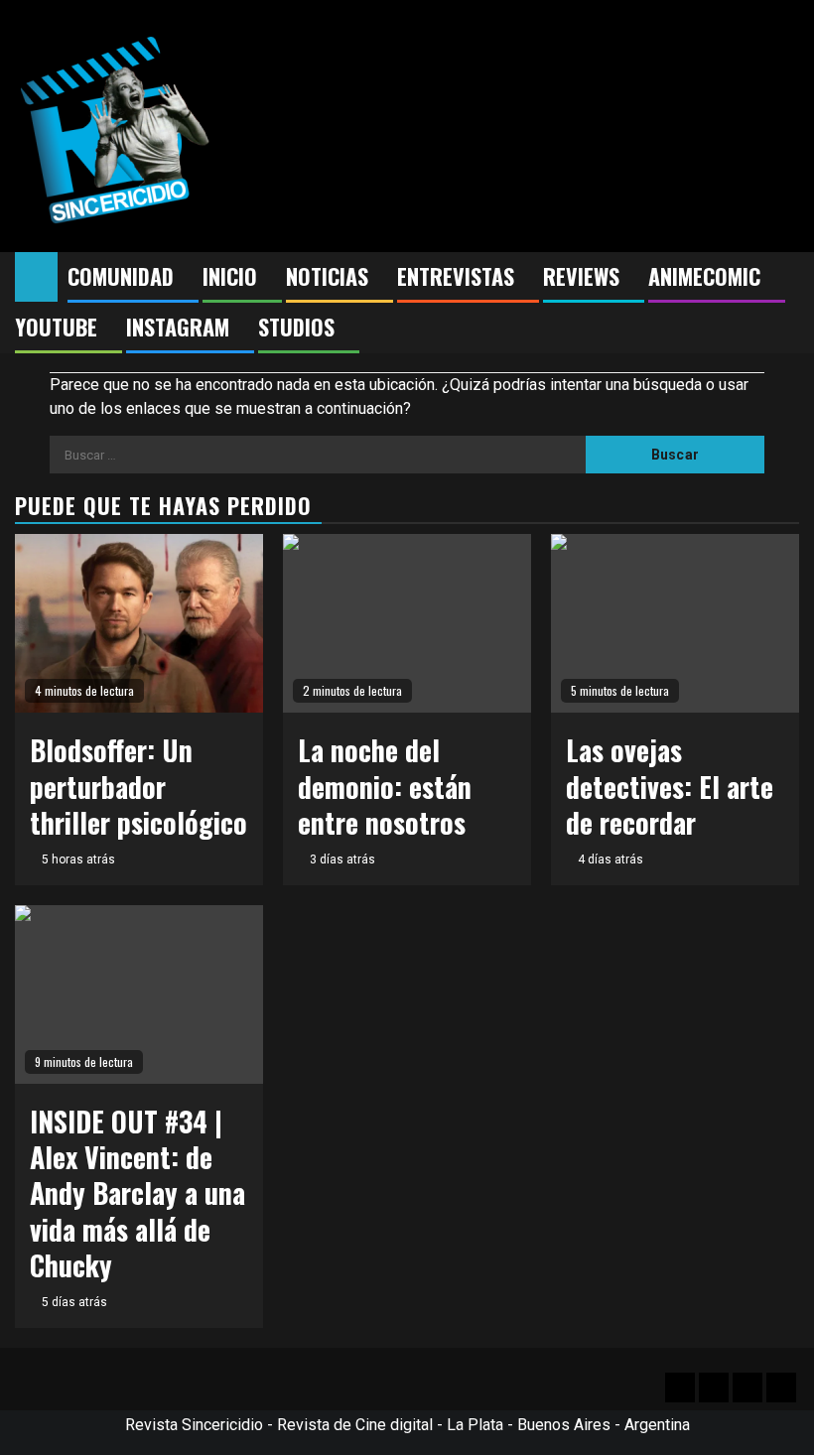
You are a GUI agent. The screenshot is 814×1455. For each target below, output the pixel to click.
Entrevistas (455, 276)
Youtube (56, 326)
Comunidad (121, 276)
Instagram (177, 326)
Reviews (581, 276)
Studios (296, 326)
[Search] (784, 277)
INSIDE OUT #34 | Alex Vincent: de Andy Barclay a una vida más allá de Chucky (137, 1193)
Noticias (327, 276)
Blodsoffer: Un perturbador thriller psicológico (138, 786)
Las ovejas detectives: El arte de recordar (669, 786)
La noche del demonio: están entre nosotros (385, 786)
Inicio (230, 276)
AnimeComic (704, 276)
